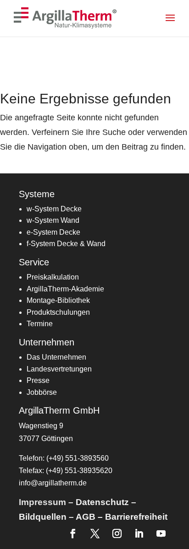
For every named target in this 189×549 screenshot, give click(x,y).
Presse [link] (38, 380)
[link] (66, 17)
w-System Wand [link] (53, 220)
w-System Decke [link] (54, 209)
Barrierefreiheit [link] (136, 517)
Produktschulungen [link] (58, 312)
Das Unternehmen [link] (56, 357)
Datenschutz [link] (102, 502)
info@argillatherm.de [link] (53, 483)
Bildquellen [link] (43, 517)
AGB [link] (85, 517)
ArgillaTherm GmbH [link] (59, 410)
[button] (176, 24)
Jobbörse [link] (42, 392)
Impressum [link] (42, 502)
